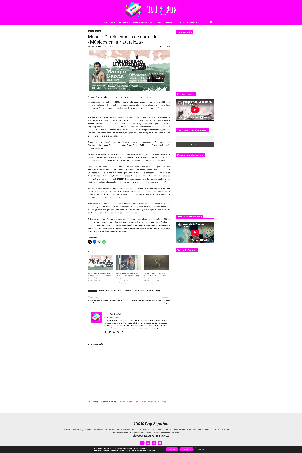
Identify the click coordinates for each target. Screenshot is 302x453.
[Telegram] (119, 332)
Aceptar (172, 449)
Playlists (155, 22)
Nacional (91, 31)
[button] (211, 22)
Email (178, 135)
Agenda (169, 22)
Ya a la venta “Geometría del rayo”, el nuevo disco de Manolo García (128, 275)
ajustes (153, 450)
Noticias (108, 22)
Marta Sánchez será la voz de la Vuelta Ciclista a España (151, 301)
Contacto (193, 22)
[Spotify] (115, 332)
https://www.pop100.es (111, 317)
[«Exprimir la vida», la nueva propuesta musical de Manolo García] (156, 262)
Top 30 (180, 22)
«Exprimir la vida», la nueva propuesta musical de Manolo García (155, 275)
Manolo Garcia (139, 291)
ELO (107, 291)
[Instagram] (111, 332)
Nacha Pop (150, 291)
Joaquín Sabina (116, 291)
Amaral (101, 291)
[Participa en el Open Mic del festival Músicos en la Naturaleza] (100, 262)
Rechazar (186, 449)
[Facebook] (106, 332)
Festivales (98, 31)
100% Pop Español (97, 46)
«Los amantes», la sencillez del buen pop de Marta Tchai (105, 301)
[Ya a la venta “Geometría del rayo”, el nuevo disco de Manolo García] (128, 262)
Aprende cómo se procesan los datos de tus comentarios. (144, 402)
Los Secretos (128, 291)
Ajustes (201, 449)
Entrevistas (140, 22)
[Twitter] (123, 332)
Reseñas (123, 22)
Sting (158, 291)
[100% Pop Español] (151, 10)
